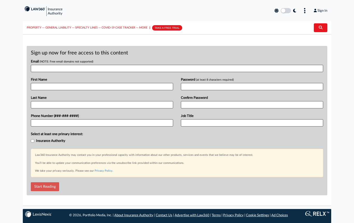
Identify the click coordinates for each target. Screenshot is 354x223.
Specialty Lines (86, 27)
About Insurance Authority (133, 215)
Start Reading (45, 187)
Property (34, 27)
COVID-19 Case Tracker (118, 27)
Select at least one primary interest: (57, 134)
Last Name (39, 98)
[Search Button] (320, 27)
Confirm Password (194, 98)
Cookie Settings (257, 215)
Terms (216, 215)
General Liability (58, 27)
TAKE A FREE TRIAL (167, 27)
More (143, 27)
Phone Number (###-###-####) (55, 116)
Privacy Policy (103, 170)
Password (207, 79)
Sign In (322, 10)
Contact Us (164, 215)
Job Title (187, 116)
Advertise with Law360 (192, 215)
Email (62, 61)
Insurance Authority (50, 141)
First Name (39, 79)
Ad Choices (279, 215)
